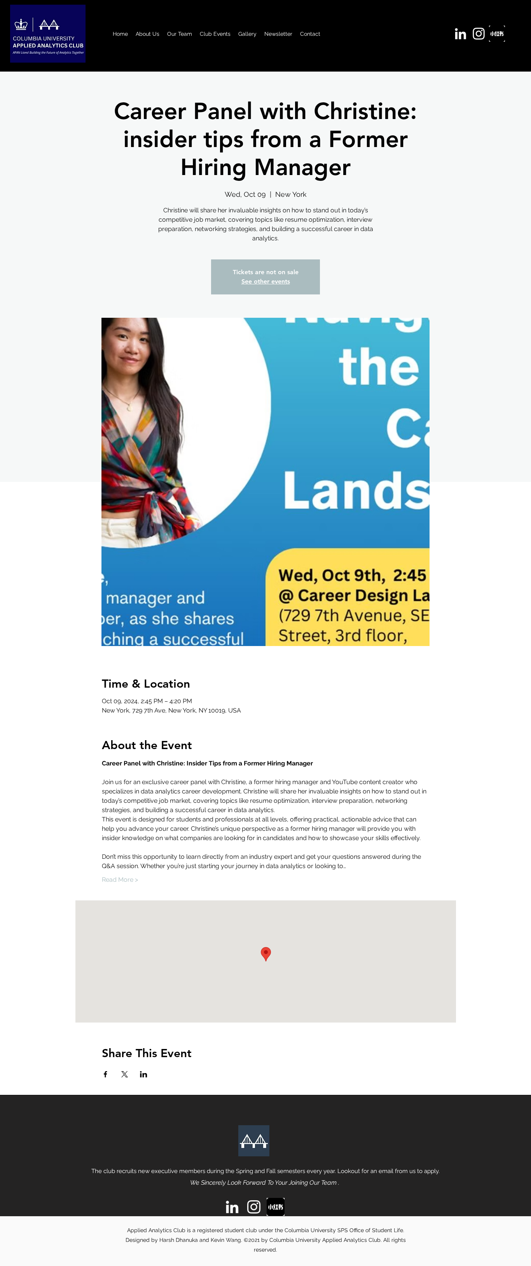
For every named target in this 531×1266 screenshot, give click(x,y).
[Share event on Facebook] (105, 1074)
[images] (497, 34)
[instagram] (479, 34)
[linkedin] (460, 34)
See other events (265, 281)
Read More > (120, 879)
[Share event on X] (124, 1074)
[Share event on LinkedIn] (143, 1074)
